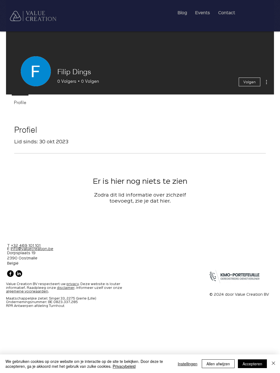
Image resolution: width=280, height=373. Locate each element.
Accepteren (252, 363)
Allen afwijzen (218, 363)
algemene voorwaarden (27, 291)
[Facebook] (10, 273)
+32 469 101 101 (25, 245)
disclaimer (65, 287)
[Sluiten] (273, 364)
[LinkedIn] (19, 273)
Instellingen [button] (187, 363)
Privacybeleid (124, 366)
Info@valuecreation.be (32, 249)
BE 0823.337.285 (63, 302)
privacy (72, 284)
